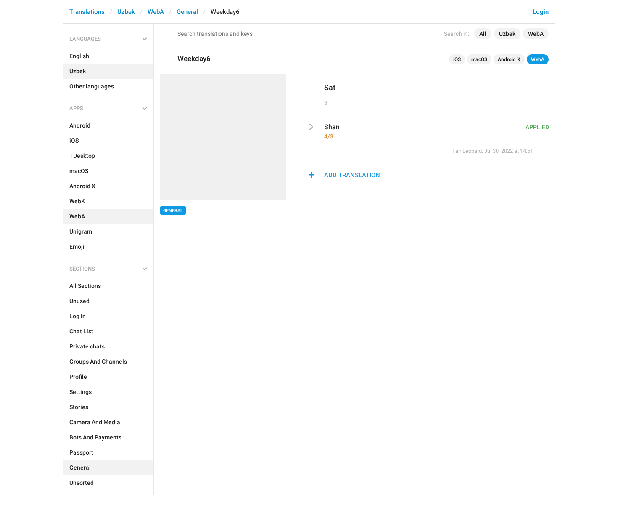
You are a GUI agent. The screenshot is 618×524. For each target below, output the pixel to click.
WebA (156, 12)
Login (541, 12)
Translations (87, 12)
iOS (457, 59)
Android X (509, 59)
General (187, 12)
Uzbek (126, 12)
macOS (479, 59)
